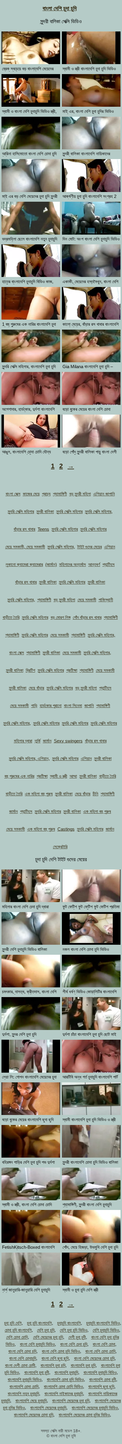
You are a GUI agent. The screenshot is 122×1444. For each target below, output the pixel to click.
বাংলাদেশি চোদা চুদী (102, 1379)
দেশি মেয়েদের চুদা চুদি (48, 1337)
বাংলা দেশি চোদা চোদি (100, 1351)
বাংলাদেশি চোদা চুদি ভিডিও (65, 1379)
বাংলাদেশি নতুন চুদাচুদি (23, 1393)
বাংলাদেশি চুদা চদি (53, 1365)
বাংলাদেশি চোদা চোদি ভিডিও (63, 1386)
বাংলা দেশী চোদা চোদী (20, 1365)
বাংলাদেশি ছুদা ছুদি (101, 1386)
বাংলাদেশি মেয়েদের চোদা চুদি (33, 1414)
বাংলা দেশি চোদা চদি (22, 1351)
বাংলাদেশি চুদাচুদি (66, 1372)
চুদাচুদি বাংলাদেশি (69, 1323)
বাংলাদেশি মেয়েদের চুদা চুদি (70, 1400)
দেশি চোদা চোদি (17, 1337)
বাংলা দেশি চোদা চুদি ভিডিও (61, 1351)
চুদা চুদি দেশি (13, 1323)
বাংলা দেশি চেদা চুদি (73, 1344)
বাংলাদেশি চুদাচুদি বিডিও (100, 1372)
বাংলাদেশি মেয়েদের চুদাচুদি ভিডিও (95, 1407)
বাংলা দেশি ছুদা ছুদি (55, 1358)
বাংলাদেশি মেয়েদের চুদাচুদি (48, 1407)
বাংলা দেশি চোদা (104, 1344)
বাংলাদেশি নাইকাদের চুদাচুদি (63, 1393)
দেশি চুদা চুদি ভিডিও (73, 1330)
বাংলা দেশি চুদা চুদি (60, 8)
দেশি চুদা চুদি (45, 1330)
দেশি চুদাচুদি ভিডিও (106, 1330)
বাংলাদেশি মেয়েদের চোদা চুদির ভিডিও (84, 1414)
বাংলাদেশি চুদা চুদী (36, 1372)
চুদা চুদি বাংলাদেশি (39, 1323)
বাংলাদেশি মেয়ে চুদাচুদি (31, 1400)
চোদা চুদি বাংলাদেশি (18, 1330)
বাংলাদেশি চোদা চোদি (23, 1386)
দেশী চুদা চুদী (77, 1337)
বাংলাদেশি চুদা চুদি (83, 1365)
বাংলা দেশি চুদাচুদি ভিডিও (37, 1344)
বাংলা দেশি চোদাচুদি (22, 1358)
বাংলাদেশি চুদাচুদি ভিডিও (24, 1379)
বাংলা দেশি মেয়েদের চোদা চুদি (94, 1358)
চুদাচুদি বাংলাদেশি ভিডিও (103, 1323)
